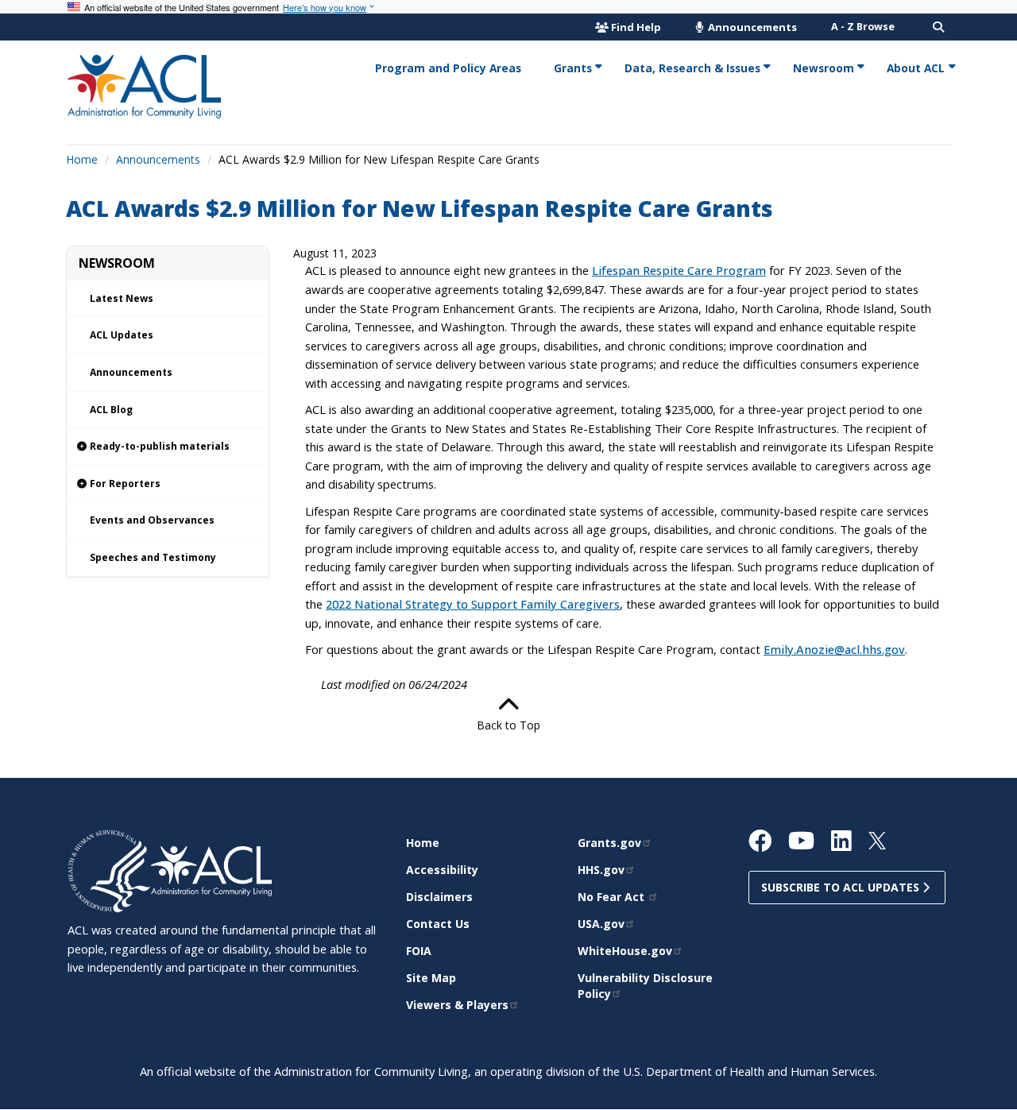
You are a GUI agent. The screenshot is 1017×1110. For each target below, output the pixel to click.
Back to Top (508, 725)
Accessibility (442, 869)
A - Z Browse (863, 26)
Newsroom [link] (823, 67)
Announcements (751, 27)
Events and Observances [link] (152, 520)
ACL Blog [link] (111, 409)
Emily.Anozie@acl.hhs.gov (834, 649)
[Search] (938, 27)
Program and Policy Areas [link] (448, 67)
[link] (168, 447)
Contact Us (438, 923)
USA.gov (601, 923)
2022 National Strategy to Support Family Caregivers (473, 604)
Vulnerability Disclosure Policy (645, 985)
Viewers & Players (457, 1004)
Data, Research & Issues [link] (692, 67)
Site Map (431, 977)
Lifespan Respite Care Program (679, 270)
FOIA (418, 950)
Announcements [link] (131, 372)
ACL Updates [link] (121, 335)
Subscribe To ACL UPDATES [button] (841, 887)
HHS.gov (601, 869)
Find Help (636, 27)
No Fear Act (613, 896)
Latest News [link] (121, 298)
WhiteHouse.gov (625, 950)
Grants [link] (573, 67)
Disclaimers (439, 896)
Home (82, 159)
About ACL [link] (916, 67)
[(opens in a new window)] (109, 869)
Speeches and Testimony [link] (153, 557)
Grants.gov (609, 842)
